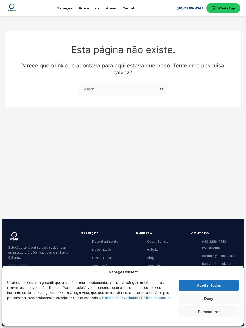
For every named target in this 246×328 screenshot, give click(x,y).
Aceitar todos (209, 285)
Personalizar (209, 312)
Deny (208, 298)
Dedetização (101, 249)
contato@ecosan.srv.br (220, 256)
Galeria (152, 249)
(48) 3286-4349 (189, 8)
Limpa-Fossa (102, 258)
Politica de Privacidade (120, 298)
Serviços (64, 8)
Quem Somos (157, 241)
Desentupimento (105, 241)
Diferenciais (89, 8)
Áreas (111, 8)
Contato (130, 8)
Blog (150, 258)
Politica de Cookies (156, 298)
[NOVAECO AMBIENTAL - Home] (12, 8)
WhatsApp (226, 8)
